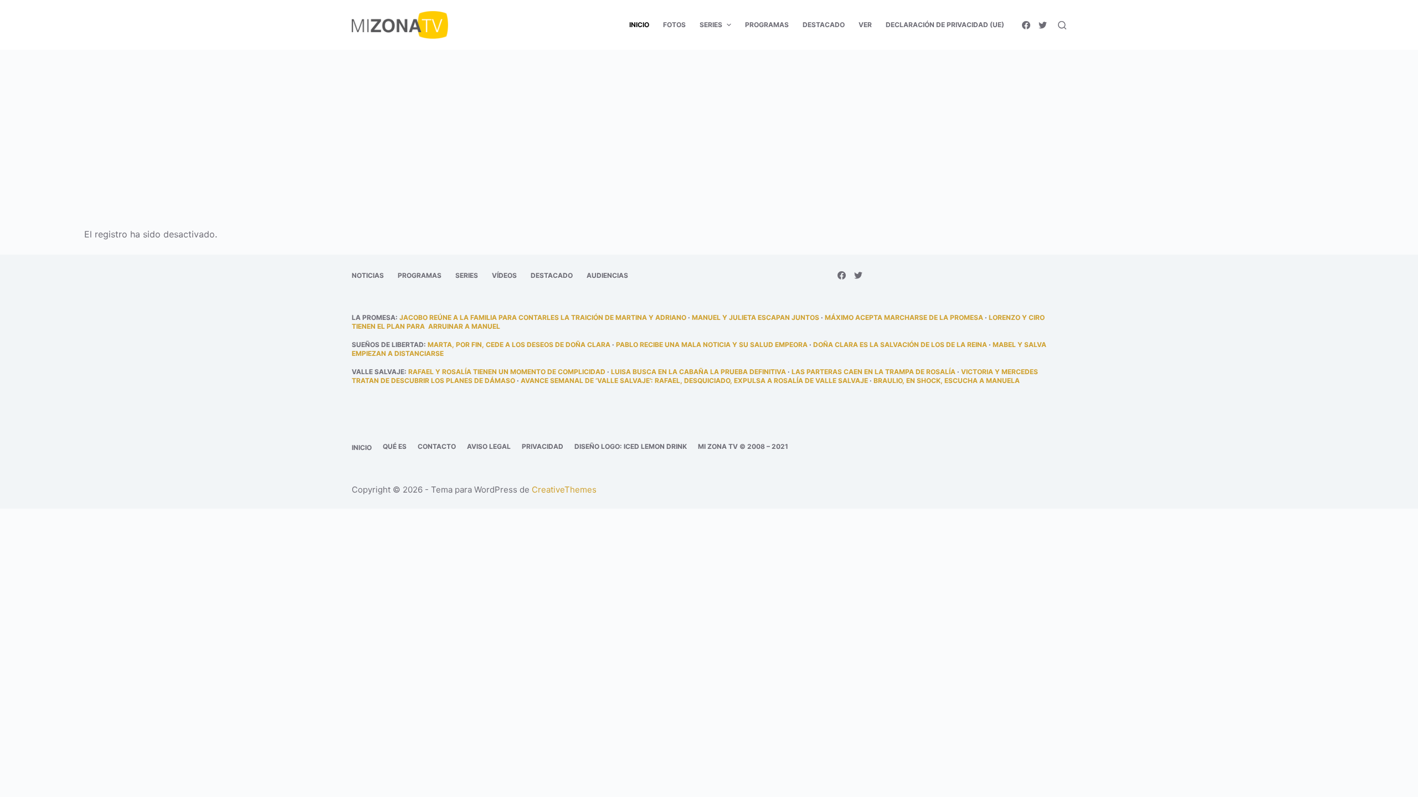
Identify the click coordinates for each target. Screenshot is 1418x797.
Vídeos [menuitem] (504, 275)
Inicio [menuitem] (639, 24)
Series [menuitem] (711, 24)
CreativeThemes (564, 489)
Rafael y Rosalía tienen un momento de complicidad (506, 372)
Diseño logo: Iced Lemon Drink (630, 446)
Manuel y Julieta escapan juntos (755, 317)
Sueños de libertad (388, 344)
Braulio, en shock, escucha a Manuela (947, 380)
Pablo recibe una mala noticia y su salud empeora (712, 344)
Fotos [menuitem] (674, 24)
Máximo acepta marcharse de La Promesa (904, 317)
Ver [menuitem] (865, 24)
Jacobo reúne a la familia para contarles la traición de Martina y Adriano (542, 317)
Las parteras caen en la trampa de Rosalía (873, 372)
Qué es (395, 446)
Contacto (437, 446)
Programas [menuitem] (767, 24)
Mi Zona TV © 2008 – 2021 (743, 446)
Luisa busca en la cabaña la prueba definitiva (698, 372)
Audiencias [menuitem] (607, 275)
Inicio (362, 447)
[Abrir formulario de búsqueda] (1062, 25)
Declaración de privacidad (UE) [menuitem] (945, 24)
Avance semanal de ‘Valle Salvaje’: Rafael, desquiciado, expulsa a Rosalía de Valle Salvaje (694, 380)
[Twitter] (1043, 25)
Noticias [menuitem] (368, 275)
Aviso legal (489, 446)
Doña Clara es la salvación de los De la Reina (900, 344)
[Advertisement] (709, 131)
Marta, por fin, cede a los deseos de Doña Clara (519, 344)
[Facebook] (1026, 25)
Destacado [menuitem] (824, 24)
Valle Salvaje (378, 372)
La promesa (373, 317)
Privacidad (542, 446)
